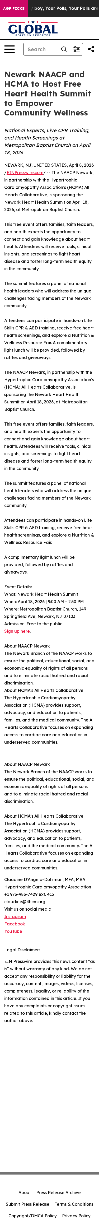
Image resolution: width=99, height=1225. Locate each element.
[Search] (64, 49)
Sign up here (17, 631)
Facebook (14, 923)
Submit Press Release (27, 1204)
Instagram (15, 916)
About (24, 1192)
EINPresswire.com (25, 172)
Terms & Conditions (74, 1204)
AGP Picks (14, 8)
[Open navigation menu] (9, 49)
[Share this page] (91, 49)
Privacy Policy (76, 1215)
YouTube (13, 931)
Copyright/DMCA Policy (32, 1215)
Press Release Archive (58, 1192)
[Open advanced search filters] (76, 49)
